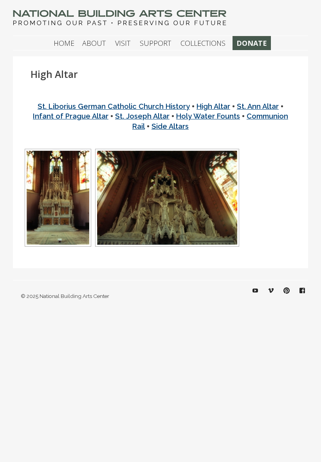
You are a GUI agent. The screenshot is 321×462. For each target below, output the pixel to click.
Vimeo (271, 296)
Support (155, 43)
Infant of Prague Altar (70, 116)
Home (64, 43)
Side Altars (170, 126)
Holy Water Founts (208, 116)
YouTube (255, 296)
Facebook (302, 296)
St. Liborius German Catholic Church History (114, 106)
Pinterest (286, 296)
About (94, 43)
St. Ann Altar (258, 106)
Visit (122, 43)
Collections (202, 43)
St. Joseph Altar (142, 116)
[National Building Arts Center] (121, 25)
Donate (251, 43)
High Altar (213, 106)
